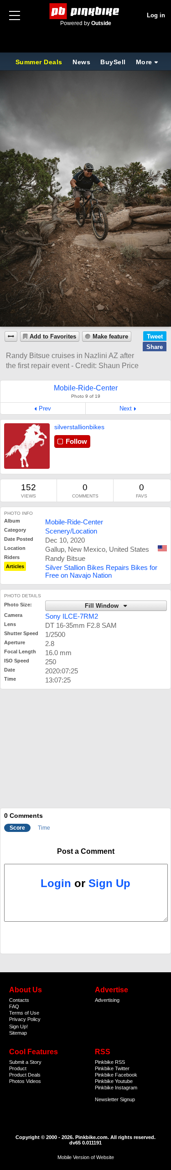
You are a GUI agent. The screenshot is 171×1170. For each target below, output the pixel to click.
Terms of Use (24, 1013)
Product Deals (25, 1075)
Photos (17, 1081)
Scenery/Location (71, 531)
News (81, 62)
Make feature (110, 337)
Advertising (107, 1000)
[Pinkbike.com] (85, 11)
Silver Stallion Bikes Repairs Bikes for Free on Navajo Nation (101, 571)
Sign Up (109, 883)
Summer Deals (40, 62)
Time (44, 828)
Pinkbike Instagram (116, 1087)
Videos (33, 1081)
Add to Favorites (53, 337)
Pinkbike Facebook (116, 1075)
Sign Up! (18, 1026)
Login (56, 883)
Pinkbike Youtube (114, 1081)
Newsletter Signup (115, 1099)
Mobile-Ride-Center (74, 522)
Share (154, 347)
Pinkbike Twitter (112, 1068)
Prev (45, 408)
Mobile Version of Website (85, 1157)
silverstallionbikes (79, 427)
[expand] (11, 336)
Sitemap (18, 1033)
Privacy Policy (25, 1019)
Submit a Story (25, 1062)
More (144, 62)
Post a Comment (85, 851)
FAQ (14, 1006)
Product (17, 1068)
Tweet (155, 336)
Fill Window (102, 606)
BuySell (113, 62)
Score (17, 828)
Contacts (19, 1000)
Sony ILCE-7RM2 (71, 616)
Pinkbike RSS (110, 1062)
